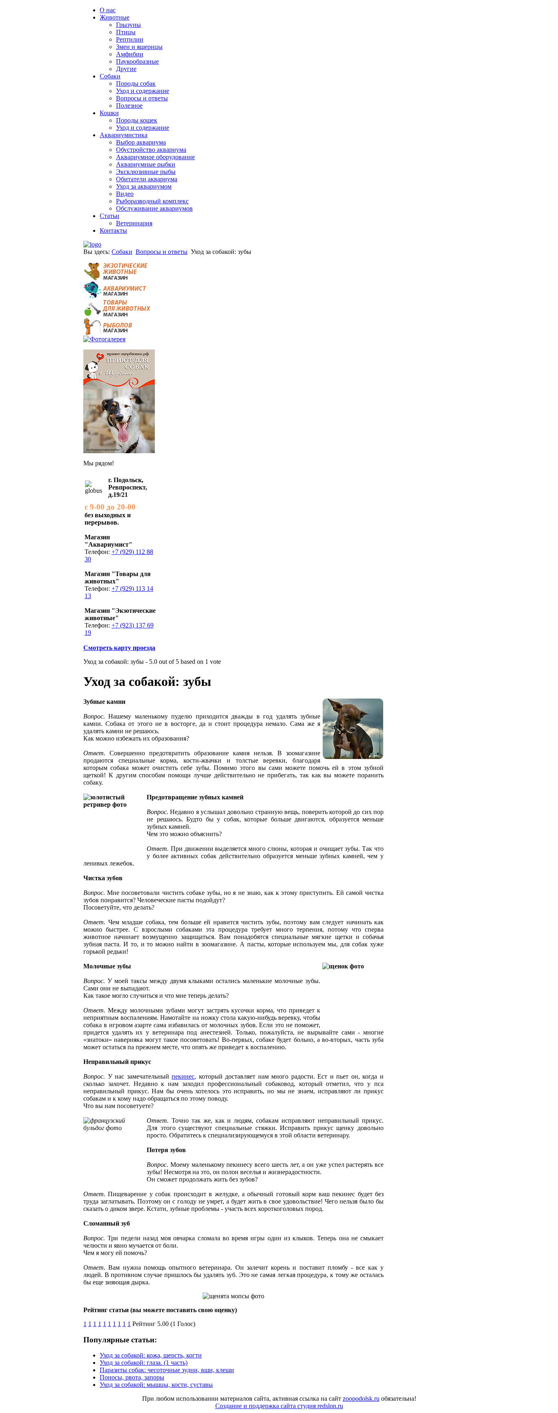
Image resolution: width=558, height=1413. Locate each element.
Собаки (122, 251)
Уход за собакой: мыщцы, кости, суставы (156, 1384)
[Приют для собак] (119, 450)
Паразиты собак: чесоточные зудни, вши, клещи (167, 1369)
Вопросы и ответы (161, 251)
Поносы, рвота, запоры (132, 1377)
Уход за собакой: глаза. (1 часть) (143, 1362)
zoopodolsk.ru (361, 1398)
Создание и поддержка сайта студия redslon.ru (279, 1405)
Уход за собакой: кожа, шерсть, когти (151, 1355)
